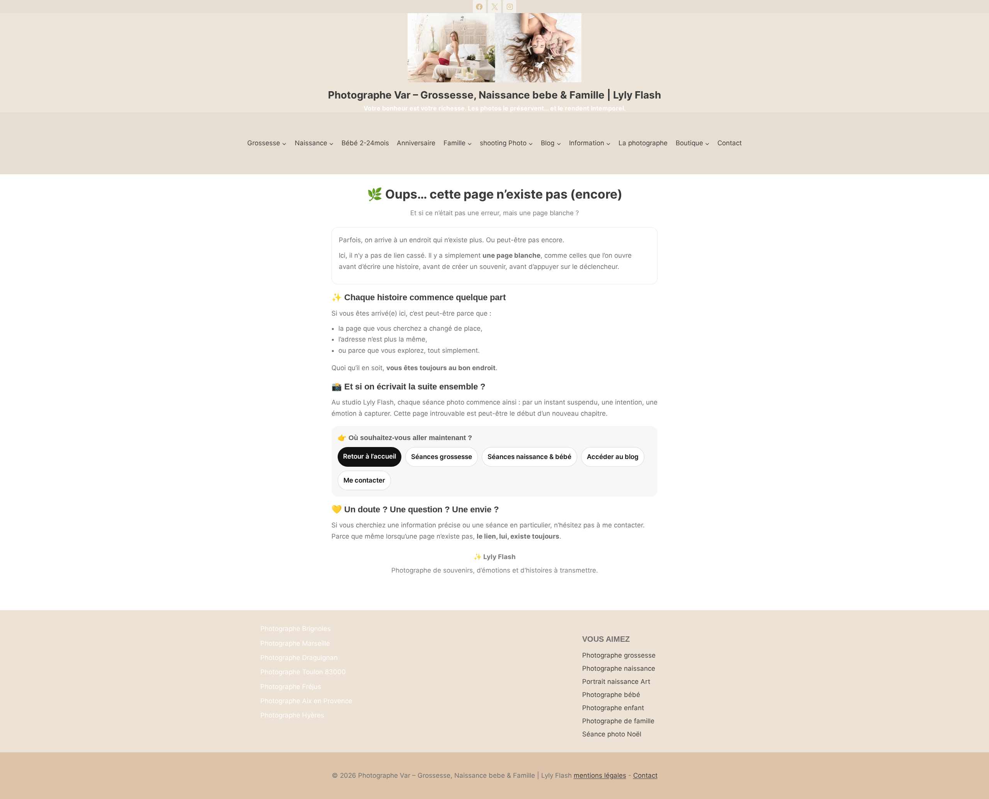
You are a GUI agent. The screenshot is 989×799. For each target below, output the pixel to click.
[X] (494, 6)
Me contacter (364, 480)
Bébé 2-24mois (365, 143)
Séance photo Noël (611, 734)
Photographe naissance (618, 668)
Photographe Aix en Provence (306, 701)
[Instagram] (509, 6)
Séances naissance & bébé (529, 457)
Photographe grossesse (619, 655)
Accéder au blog (613, 457)
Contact (729, 143)
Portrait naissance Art (616, 681)
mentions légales (600, 775)
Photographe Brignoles (295, 628)
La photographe (643, 143)
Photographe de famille (618, 721)
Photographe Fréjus (290, 686)
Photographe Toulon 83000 (303, 672)
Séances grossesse (441, 457)
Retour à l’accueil (369, 456)
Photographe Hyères (292, 715)
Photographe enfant (613, 708)
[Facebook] (479, 6)
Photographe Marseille (295, 643)
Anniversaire (416, 143)
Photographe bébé (611, 695)
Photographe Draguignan (299, 657)
